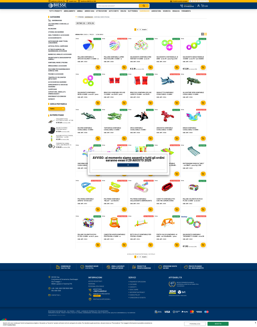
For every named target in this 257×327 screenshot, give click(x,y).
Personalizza (195, 324)
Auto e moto (114, 11)
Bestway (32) (81, 23)
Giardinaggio (144, 11)
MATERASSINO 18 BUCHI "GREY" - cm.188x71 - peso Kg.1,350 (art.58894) (193, 165)
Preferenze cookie (128, 320)
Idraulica (175, 11)
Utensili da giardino (56, 32)
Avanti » (144, 29)
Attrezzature (101, 11)
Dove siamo (134, 289)
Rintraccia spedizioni (102, 299)
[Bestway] (184, 217)
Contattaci (56, 295)
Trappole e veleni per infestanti (57, 78)
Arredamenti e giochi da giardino (58, 85)
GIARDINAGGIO (57, 20)
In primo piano (57, 115)
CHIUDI (255, 323)
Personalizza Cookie (96, 286)
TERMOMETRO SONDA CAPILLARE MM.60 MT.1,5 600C (63, 144)
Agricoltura (156, 11)
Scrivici (97, 295)
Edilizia (123, 11)
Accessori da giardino (57, 82)
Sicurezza (166, 11)
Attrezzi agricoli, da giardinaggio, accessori (57, 50)
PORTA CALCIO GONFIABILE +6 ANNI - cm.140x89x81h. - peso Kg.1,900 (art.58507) (167, 236)
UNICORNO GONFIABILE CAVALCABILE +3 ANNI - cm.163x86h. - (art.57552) (86, 165)
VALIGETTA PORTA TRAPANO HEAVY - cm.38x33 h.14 (61, 129)
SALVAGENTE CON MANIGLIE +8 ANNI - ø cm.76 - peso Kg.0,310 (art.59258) (167, 58)
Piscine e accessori (55, 74)
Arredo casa (89, 11)
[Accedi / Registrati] (198, 5)
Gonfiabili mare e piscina (58, 62)
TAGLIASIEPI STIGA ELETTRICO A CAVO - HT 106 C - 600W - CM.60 (64, 120)
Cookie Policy (12, 324)
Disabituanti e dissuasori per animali (59, 58)
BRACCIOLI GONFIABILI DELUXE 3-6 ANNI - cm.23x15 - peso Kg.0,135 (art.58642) (114, 94)
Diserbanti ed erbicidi (57, 96)
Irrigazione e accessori (57, 66)
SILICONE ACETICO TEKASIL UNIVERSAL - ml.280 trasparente (64, 137)
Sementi (51, 99)
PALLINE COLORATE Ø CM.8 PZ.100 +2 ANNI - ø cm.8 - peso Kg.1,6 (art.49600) (88, 236)
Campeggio (52, 89)
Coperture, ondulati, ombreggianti (57, 93)
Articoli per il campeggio (58, 46)
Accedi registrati (95, 281)
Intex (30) (91, 23)
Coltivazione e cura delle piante (58, 24)
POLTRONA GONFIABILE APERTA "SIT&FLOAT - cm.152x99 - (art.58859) (86, 200)
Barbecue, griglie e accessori (59, 54)
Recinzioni (52, 29)
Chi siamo (133, 284)
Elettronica (133, 11)
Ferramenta (186, 11)
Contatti (133, 287)
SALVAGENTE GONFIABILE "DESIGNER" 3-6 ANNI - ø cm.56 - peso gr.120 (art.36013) (193, 236)
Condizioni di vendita (138, 297)
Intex (77, 38)
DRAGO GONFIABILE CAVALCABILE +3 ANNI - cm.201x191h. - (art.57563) (191, 129)
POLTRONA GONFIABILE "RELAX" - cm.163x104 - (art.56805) (112, 200)
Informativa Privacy (137, 292)
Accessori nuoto (54, 38)
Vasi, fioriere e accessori (58, 35)
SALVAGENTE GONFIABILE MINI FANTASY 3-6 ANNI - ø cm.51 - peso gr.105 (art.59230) (140, 58)
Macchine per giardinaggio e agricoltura (59, 70)
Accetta (218, 324)
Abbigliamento (69, 11)
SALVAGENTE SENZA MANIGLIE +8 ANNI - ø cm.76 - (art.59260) (193, 58)
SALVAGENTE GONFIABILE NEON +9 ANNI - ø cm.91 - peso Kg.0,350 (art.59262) (88, 94)
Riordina (91, 284)
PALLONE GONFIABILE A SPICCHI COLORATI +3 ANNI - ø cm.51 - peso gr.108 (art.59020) (88, 58)
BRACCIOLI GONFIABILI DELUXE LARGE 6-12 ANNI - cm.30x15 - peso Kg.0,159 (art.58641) (140, 94)
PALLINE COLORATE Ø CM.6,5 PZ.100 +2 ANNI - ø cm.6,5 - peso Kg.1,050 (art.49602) (192, 200)
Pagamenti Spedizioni (138, 282)
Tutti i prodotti (55, 11)
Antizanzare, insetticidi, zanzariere (58, 42)
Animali (80, 11)
